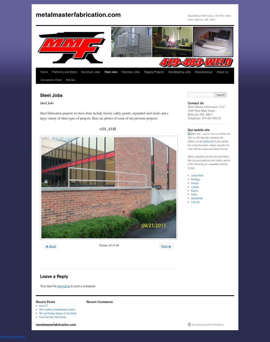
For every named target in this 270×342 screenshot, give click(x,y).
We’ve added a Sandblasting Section (57, 309)
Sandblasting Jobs (179, 72)
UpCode (195, 202)
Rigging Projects (154, 72)
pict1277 (43, 305)
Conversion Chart (51, 80)
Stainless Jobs (131, 72)
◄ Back (50, 246)
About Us (222, 72)
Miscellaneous (204, 72)
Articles (70, 80)
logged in (64, 286)
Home (44, 72)
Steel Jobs (110, 72)
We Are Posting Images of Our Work (57, 313)
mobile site (208, 141)
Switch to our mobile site (12, 336)
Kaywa (194, 190)
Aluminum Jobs (90, 72)
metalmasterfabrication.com (78, 14)
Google (194, 183)
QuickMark (197, 198)
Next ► (166, 246)
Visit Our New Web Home (52, 317)
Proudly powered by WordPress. (208, 324)
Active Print (197, 175)
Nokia (194, 194)
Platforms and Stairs (64, 72)
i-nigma (195, 186)
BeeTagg (195, 179)
